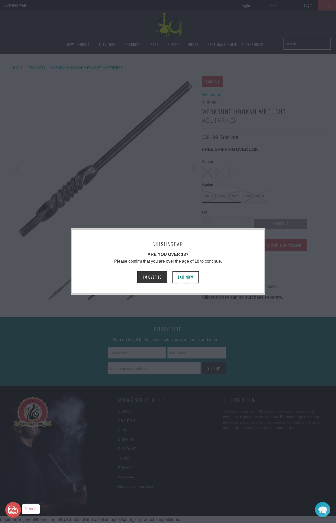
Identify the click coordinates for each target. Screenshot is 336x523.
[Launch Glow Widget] (13, 510)
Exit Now (185, 277)
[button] (322, 509)
